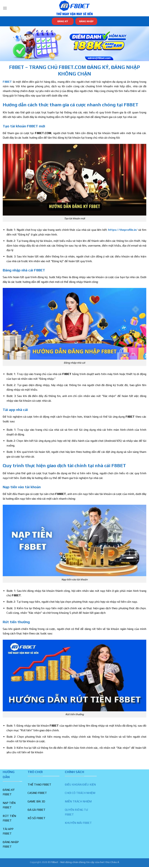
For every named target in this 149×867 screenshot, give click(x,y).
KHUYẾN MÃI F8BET (78, 823)
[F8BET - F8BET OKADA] (74, 8)
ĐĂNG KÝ (62, 21)
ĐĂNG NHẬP (86, 21)
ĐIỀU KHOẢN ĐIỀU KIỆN (80, 784)
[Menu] (5, 8)
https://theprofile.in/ (123, 229)
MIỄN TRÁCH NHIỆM (78, 801)
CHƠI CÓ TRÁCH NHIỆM (80, 793)
